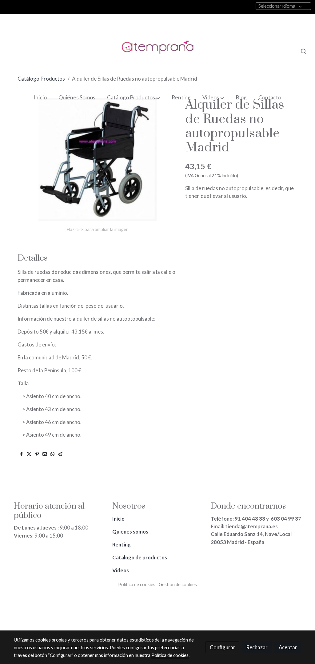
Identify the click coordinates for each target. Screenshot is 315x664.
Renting (122, 544)
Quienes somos (130, 531)
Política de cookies (136, 584)
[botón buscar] (303, 51)
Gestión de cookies (178, 584)
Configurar (222, 647)
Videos (120, 570)
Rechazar (257, 647)
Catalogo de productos (140, 557)
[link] (157, 51)
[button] (133, 97)
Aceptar (288, 647)
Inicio (119, 518)
